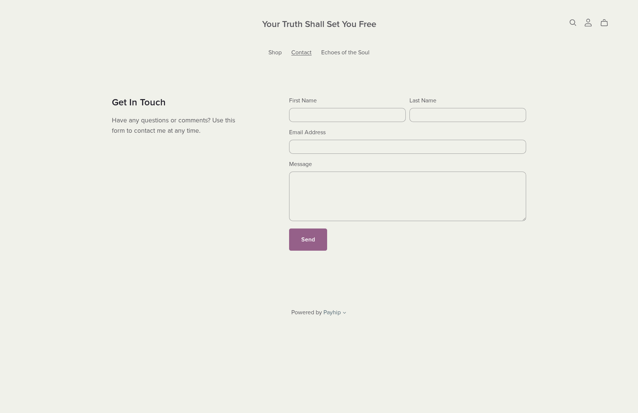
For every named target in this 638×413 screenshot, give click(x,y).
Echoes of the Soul (345, 52)
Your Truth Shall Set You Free (319, 24)
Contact (301, 52)
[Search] (573, 22)
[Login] (588, 22)
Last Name (422, 100)
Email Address (307, 132)
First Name (303, 100)
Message (300, 164)
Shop (275, 52)
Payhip (332, 312)
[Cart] (607, 23)
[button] (344, 313)
